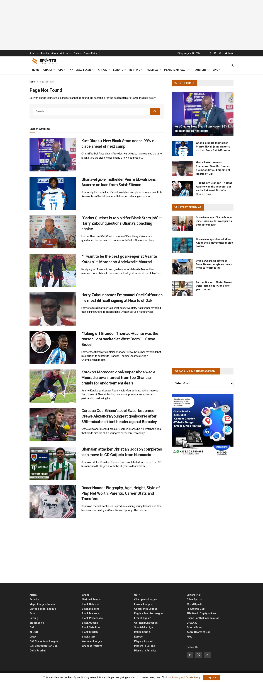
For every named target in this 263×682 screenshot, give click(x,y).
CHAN (33, 636)
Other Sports (194, 599)
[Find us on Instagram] (207, 655)
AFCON (34, 632)
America (152, 69)
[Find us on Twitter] (215, 53)
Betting (134, 69)
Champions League (145, 599)
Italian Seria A (142, 632)
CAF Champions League (44, 641)
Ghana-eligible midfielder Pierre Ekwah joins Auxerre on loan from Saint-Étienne (213, 146)
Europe (118, 69)
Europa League (143, 604)
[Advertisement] (131, 25)
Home (35, 69)
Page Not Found (47, 82)
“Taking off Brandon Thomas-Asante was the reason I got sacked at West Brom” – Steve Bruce (119, 339)
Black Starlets (90, 632)
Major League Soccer (42, 604)
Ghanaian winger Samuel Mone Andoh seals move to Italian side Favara (214, 243)
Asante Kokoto (195, 627)
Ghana (47, 69)
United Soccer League (43, 608)
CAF (32, 627)
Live (215, 69)
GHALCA (192, 622)
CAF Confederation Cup (43, 645)
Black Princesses (92, 618)
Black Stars (89, 636)
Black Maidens (90, 608)
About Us (34, 53)
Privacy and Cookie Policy (186, 677)
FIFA (189, 636)
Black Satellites (91, 627)
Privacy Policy (90, 53)
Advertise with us (49, 53)
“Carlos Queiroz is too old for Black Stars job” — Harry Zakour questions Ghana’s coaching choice (121, 223)
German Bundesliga (146, 622)
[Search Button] (232, 65)
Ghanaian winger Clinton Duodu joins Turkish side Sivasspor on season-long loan (214, 221)
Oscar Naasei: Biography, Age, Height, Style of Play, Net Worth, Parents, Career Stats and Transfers (120, 493)
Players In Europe (144, 645)
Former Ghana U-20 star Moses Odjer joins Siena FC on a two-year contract (214, 286)
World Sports (194, 604)
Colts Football (38, 650)
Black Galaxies (90, 604)
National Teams (80, 69)
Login (230, 53)
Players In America (145, 650)
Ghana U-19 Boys (92, 645)
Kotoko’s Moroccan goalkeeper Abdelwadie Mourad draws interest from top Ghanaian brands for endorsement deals (118, 377)
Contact (77, 53)
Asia (32, 613)
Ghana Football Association (203, 618)
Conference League (145, 608)
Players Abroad (175, 69)
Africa (102, 69)
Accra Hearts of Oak (198, 632)
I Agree (211, 677)
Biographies (37, 622)
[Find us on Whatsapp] (220, 53)
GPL (60, 69)
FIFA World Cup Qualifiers (201, 613)
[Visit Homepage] (45, 60)
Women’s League (92, 641)
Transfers (199, 69)
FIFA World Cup (195, 608)
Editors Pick (194, 594)
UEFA (137, 594)
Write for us (65, 53)
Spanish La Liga (143, 627)
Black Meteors (90, 613)
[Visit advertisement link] (202, 425)
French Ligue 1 (143, 618)
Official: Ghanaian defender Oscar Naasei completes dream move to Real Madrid (214, 264)
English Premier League (148, 613)
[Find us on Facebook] (210, 53)
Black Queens (90, 622)
